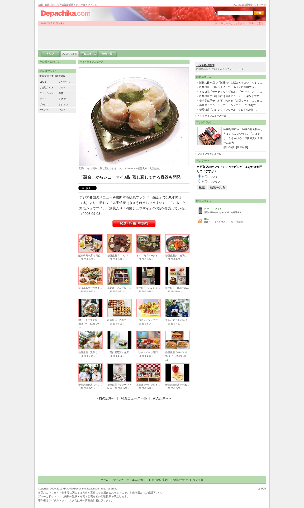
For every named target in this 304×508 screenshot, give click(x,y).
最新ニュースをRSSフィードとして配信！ (224, 220)
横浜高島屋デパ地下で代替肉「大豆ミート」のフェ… (230, 100)
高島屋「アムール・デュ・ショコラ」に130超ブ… (228, 105)
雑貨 (61, 93)
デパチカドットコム (67, 13)
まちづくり (65, 81)
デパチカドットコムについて (130, 479)
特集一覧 (107, 53)
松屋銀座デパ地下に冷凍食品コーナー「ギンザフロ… (230, 96)
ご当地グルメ (46, 87)
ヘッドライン (69, 53)
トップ (50, 53)
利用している (210, 176)
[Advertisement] (152, 37)
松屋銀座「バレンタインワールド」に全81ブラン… (229, 87)
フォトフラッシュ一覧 (209, 153)
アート (43, 99)
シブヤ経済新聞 (205, 65)
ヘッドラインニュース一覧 (212, 115)
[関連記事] (242, 147)
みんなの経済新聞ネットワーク (249, 4)
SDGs (42, 81)
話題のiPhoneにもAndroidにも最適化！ (223, 210)
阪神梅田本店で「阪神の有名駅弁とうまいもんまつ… (230, 82)
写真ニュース (88, 53)
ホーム (105, 479)
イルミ (62, 110)
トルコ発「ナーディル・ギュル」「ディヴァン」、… (230, 91)
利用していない (211, 181)
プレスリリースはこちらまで (229, 23)
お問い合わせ (180, 479)
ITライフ (44, 110)
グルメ (62, 87)
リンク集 (198, 479)
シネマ (62, 99)
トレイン (63, 104)
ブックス (44, 104)
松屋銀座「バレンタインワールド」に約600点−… (228, 109)
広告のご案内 (256, 23)
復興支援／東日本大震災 (52, 76)
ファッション (46, 93)
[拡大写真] (229, 147)
